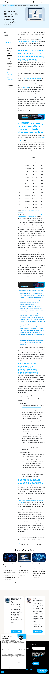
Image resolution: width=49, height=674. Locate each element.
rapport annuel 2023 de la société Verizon (31, 78)
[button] (2, 671)
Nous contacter (16, 631)
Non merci (5, 667)
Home (4, 5)
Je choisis (14, 667)
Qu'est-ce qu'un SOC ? (27, 645)
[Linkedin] (6, 42)
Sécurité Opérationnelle (10, 5)
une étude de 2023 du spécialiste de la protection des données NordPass (31, 138)
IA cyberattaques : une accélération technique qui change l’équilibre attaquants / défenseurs (38, 571)
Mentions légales (29, 669)
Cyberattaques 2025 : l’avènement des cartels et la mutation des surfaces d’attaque (9, 573)
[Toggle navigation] (41, 2)
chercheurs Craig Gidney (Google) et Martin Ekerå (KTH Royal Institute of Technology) (30, 500)
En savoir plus (38, 631)
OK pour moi (22, 667)
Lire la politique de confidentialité (7, 663)
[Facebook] (10, 42)
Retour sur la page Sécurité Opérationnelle (15, 582)
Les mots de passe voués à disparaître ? (10, 85)
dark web (33, 97)
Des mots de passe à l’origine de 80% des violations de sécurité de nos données (10, 53)
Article (17, 8)
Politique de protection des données (32, 667)
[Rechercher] (39, 2)
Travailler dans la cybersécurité (27, 649)
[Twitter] (8, 42)
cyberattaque (26, 87)
